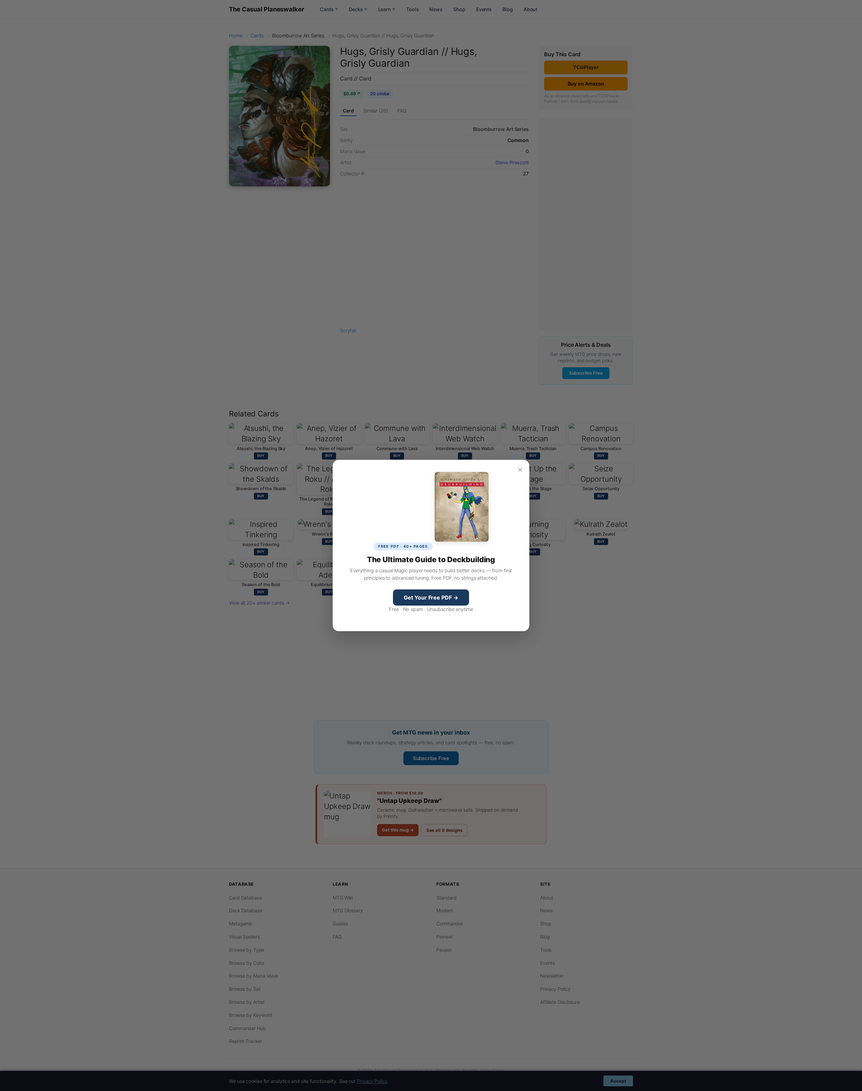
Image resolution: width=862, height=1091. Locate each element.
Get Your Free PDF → (431, 597)
